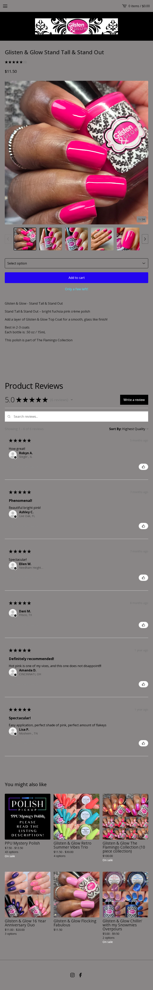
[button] (71, 399)
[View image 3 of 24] (76, 239)
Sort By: (115, 429)
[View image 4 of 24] (102, 239)
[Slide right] (145, 239)
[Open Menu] (5, 6)
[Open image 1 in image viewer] (76, 152)
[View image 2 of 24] (50, 239)
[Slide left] (8, 239)
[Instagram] (73, 975)
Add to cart (77, 277)
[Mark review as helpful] (143, 467)
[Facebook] (80, 975)
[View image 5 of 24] (128, 239)
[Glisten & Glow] (76, 26)
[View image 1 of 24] (25, 239)
